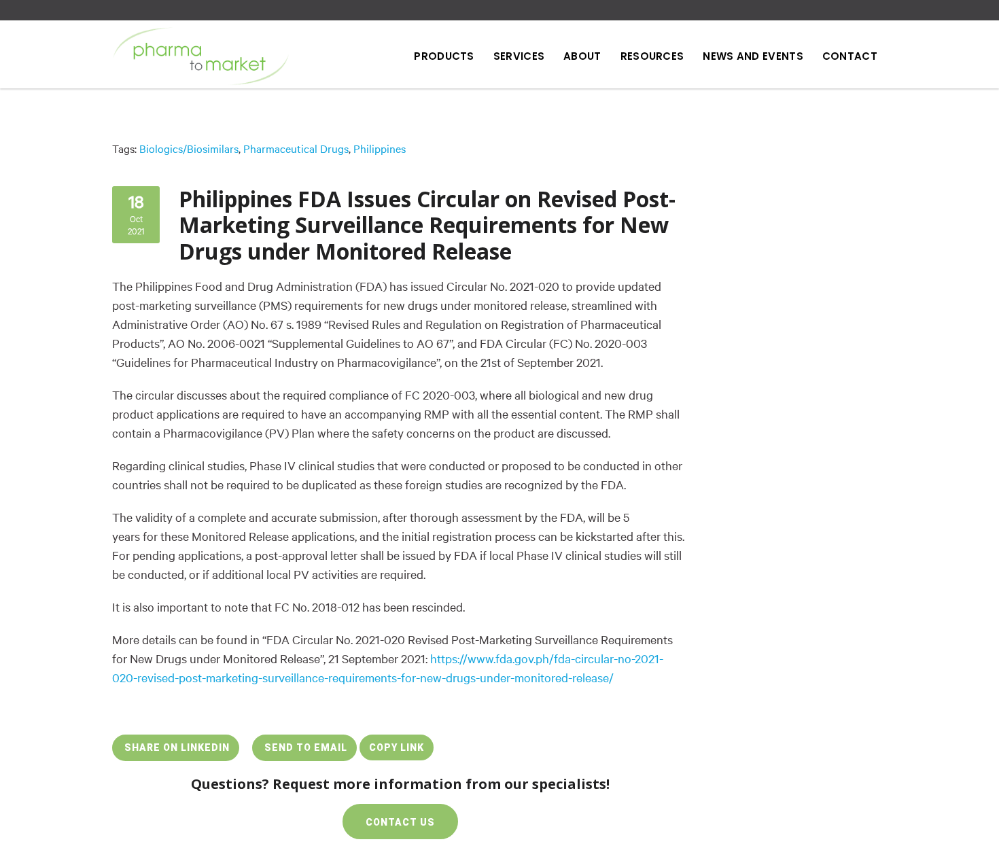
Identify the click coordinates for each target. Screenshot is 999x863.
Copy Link (396, 747)
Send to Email (304, 747)
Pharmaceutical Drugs (296, 149)
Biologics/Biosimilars (189, 149)
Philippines (379, 149)
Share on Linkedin (176, 747)
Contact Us (400, 822)
